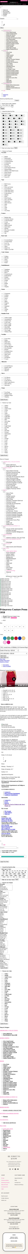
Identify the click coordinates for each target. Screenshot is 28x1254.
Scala (8, 521)
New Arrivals (4, 1184)
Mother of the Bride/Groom (11, 170)
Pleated (6, 228)
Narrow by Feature (7, 151)
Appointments (18, 1178)
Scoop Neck (8, 352)
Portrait (6, 349)
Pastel (6, 262)
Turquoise (7, 415)
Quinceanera (8, 174)
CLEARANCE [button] (4, 1119)
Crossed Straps (8, 241)
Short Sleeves (8, 383)
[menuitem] (15, 10)
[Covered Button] (4, 906)
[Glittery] (2, 913)
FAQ (16, 1180)
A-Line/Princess (9, 366)
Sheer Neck (7, 354)
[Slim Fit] (4, 952)
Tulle (6, 310)
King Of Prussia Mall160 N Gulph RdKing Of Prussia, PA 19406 (8, 828)
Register (5, 14)
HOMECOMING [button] (4, 1038)
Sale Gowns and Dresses (14, 547)
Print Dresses (8, 198)
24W (20, 133)
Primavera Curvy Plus (13, 520)
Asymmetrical (8, 319)
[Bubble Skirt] (5, 899)
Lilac (6, 424)
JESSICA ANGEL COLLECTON (15, 538)
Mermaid (7, 369)
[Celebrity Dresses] (5, 901)
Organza (7, 303)
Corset (6, 222)
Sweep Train (8, 328)
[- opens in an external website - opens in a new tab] (10, 1169)
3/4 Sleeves (7, 379)
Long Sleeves (8, 380)
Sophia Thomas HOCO (13, 488)
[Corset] (5, 903)
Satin (6, 304)
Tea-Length (7, 330)
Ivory (6, 441)
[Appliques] (3, 920)
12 (5, 121)
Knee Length (8, 325)
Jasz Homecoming (12, 478)
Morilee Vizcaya (11, 530)
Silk (6, 307)
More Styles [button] (3, 1125)
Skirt (6, 204)
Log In (4, 15)
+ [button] (4, 463)
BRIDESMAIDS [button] (4, 1107)
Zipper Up (7, 248)
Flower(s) (7, 278)
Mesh (6, 301)
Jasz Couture (10, 505)
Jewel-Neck (7, 343)
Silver (6, 451)
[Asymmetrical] (3, 935)
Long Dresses (8, 193)
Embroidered (8, 275)
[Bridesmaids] (6, 887)
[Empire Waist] (4, 949)
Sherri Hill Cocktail (12, 487)
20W (5, 133)
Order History (8, 812)
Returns (7, 803)
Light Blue (7, 416)
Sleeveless (7, 385)
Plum (6, 435)
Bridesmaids (8, 158)
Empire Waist (8, 367)
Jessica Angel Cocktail (13, 479)
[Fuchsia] (8, 642)
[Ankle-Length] (3, 934)
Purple (6, 422)
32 (17, 127)
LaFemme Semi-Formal (13, 481)
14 (11, 121)
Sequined (7, 306)
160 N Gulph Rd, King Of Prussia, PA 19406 (14, 1221)
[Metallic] (2, 914)
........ (7, 573)
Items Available (7, 666)
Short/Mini (7, 327)
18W (20, 130)
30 (11, 127)
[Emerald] (12, 638)
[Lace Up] (4, 909)
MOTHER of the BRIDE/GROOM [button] (9, 1113)
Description (6, 664)
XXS (13, 139)
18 (23, 121)
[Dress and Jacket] (4, 895)
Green (6, 410)
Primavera (9, 518)
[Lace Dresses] (4, 896)
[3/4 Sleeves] (4, 956)
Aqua (6, 413)
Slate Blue (7, 418)
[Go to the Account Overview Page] (0, 7)
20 (5, 124)
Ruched (6, 231)
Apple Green (8, 408)
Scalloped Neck (8, 351)
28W (13, 136)
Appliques (7, 269)
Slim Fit (7, 370)
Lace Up (7, 243)
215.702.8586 (18, 0)
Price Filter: (5, 105)
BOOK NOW (14, 1240)
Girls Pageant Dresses (10, 167)
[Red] (16, 638)
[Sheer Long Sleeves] (4, 959)
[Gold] (23, 638)
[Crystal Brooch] (3, 924)
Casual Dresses (8, 159)
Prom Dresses (8, 172)
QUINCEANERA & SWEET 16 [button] (8, 1097)
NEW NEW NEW (11, 551)
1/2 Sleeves (7, 377)
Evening (7, 164)
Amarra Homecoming (13, 472)
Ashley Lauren (10, 496)
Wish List (5, 10)
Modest (6, 195)
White (6, 452)
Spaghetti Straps (9, 395)
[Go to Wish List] (2, 6)
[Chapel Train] (3, 937)
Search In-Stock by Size (8, 111)
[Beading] (3, 921)
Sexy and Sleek (8, 199)
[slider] (25, 856)
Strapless (7, 356)
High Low (7, 223)
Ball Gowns (8, 184)
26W (5, 136)
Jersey (6, 298)
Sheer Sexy (7, 201)
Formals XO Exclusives (13, 503)
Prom (2, 1178)
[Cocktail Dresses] (6, 889)
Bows (6, 272)
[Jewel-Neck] (4, 945)
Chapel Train (8, 320)
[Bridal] (6, 885)
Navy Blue (7, 421)
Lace (6, 282)
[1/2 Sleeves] (4, 955)
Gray (6, 449)
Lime (6, 412)
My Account (6, 11)
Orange (6, 438)
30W (20, 136)
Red (6, 437)
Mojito (6, 407)
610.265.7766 (10, 1)
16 (17, 121)
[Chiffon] (3, 928)
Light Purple (8, 426)
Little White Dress (9, 191)
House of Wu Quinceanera (14, 529)
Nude (6, 443)
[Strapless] (4, 966)
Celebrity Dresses (9, 219)
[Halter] (4, 942)
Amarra (8, 494)
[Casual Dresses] (6, 888)
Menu (2, 27)
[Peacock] (5, 638)
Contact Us (7, 792)
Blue (6, 419)
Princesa (9, 533)
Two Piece (7, 210)
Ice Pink (7, 427)
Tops (6, 207)
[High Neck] (4, 944)
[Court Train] (3, 938)
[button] (7, 31)
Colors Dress (10, 497)
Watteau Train (8, 331)
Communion (8, 163)
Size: (1, 623)
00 (12, 115)
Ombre (6, 261)
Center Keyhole (8, 220)
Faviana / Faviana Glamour (14, 500)
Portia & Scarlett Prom (13, 517)
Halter (6, 340)
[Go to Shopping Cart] (0, 6)
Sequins (7, 286)
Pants (6, 196)
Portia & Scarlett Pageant (14, 515)
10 (21, 118)
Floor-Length (8, 324)
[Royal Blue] (19, 638)
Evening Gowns (5, 1182)
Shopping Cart (6, 12)
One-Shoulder (8, 348)
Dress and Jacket (9, 187)
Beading (7, 271)
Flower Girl (7, 166)
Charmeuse (7, 293)
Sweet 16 (7, 177)
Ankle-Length (8, 317)
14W (5, 130)
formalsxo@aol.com (14, 1227)
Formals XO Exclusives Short (15, 477)
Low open (7, 244)
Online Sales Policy (5, 660)
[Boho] (4, 894)
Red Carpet (7, 175)
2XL (5, 144)
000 (5, 115)
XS (20, 139)
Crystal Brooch (8, 274)
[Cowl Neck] (4, 941)
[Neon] (2, 916)
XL (21, 142)
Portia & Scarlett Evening (14, 514)
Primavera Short (11, 484)
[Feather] (3, 930)
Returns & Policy (19, 1184)
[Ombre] (2, 917)
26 (23, 124)
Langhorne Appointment (11, 795)
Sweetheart (7, 357)
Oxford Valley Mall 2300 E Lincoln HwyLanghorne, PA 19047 (7, 819)
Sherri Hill (9, 523)
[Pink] (5, 642)
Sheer (6, 246)
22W (13, 133)
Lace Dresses (8, 188)
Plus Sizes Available (10, 230)
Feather (6, 277)
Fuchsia (7, 432)
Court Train (7, 322)
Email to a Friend (4, 662)
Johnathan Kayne (11, 508)
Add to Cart (3, 655)
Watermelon (8, 433)
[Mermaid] (4, 951)
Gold (6, 444)
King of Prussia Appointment (12, 793)
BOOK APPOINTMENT (4, 1)
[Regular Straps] (4, 963)
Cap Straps (7, 392)
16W (13, 130)
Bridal (6, 156)
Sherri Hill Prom (11, 465)
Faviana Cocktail (11, 475)
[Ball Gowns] (4, 892)
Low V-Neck (8, 345)
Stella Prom (10, 524)
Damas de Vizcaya (12, 474)
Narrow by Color (7, 402)
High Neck (7, 341)
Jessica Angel (10, 506)
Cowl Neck (7, 338)
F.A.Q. (6, 801)
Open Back (7, 227)
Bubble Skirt (8, 217)
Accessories (4, 1186)
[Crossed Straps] (4, 908)
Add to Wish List (4, 657)
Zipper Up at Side (9, 249)
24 (17, 124)
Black (6, 448)
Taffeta (6, 309)
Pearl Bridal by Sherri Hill (13, 466)
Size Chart (2, 659)
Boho (6, 185)
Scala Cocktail (10, 485)
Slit (5, 233)
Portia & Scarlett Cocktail (14, 482)
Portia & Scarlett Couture (14, 512)
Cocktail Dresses (9, 161)
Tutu (6, 209)
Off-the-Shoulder (9, 346)
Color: (1, 634)
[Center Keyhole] (5, 902)
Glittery (6, 256)
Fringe (6, 280)
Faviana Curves (11, 502)
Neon (6, 259)
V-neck (6, 359)
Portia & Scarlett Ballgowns (14, 532)
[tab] (15, 464)
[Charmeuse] (3, 927)
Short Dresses (8, 202)
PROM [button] (2, 1061)
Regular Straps (8, 393)
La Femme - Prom (12, 511)
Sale (4, 844)
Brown (6, 446)
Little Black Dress (9, 190)
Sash (6, 285)
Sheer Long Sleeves (9, 382)
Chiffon (6, 295)
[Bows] (3, 923)
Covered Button (9, 240)
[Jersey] (3, 931)
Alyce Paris (9, 493)
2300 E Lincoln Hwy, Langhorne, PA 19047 (14, 1212)
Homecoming (8, 169)
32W (5, 139)
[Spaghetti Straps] (4, 965)
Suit (6, 206)
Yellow (6, 405)
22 (11, 124)
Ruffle (6, 283)
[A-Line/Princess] (4, 948)
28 (5, 127)
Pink (6, 429)
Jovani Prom (10, 509)
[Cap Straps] (4, 962)
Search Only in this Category (9, 103)
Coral (6, 440)
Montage (9, 542)
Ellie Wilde (9, 499)
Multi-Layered (8, 225)
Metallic (7, 258)
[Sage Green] (8, 638)
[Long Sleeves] (4, 958)
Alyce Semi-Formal (12, 471)
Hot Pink (7, 430)
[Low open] (4, 910)
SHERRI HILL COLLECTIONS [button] (9, 1030)
